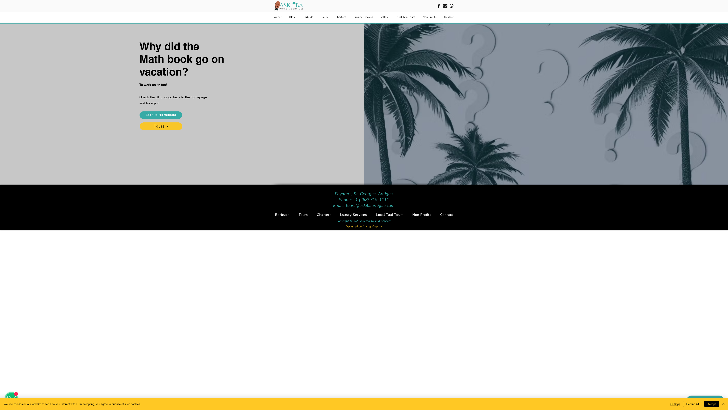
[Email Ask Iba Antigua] (445, 6)
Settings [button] (675, 404)
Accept (712, 404)
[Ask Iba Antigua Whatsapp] (451, 6)
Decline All (692, 404)
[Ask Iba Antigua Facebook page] (438, 6)
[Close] (723, 404)
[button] (324, 215)
